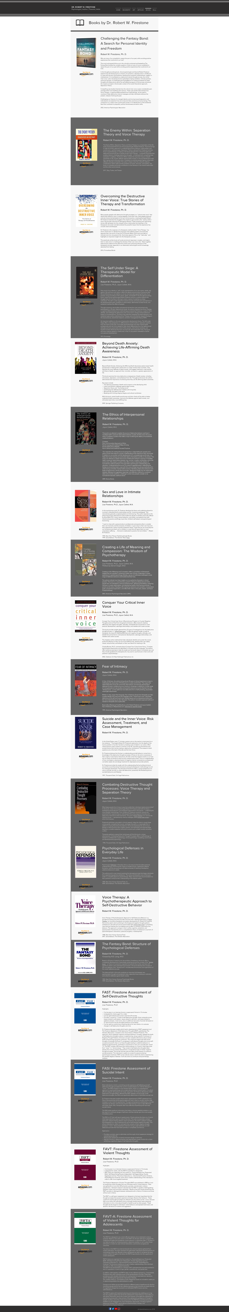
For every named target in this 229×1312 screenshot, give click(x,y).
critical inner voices (143, 817)
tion (128, 537)
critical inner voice (120, 631)
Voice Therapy (138, 815)
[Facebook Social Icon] (110, 1309)
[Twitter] (113, 1309)
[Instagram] (119, 1309)
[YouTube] (116, 1309)
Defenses (113, 865)
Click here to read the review (133, 706)
